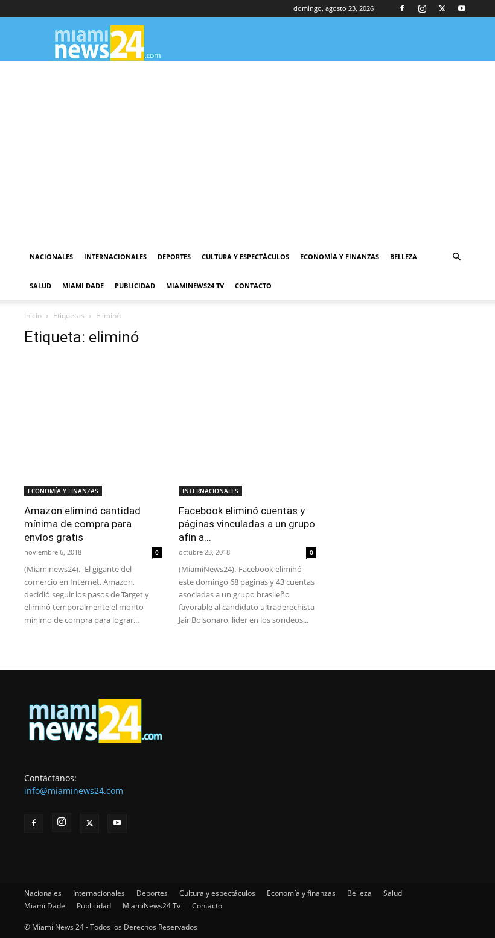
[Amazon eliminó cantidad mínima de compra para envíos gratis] (93, 427)
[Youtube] (462, 8)
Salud (40, 285)
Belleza (403, 256)
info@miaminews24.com (73, 790)
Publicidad (135, 285)
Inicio (33, 315)
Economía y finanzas (339, 256)
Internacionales (115, 256)
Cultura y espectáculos (245, 256)
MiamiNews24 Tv (195, 285)
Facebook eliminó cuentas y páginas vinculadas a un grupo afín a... (247, 524)
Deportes (174, 256)
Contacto (253, 285)
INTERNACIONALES (210, 490)
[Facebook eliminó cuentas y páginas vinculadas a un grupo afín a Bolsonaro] (247, 427)
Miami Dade (83, 285)
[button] (456, 257)
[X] (442, 8)
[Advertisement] (247, 152)
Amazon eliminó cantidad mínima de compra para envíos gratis (82, 524)
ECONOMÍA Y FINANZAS (63, 490)
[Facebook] (402, 8)
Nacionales (51, 256)
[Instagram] (422, 8)
